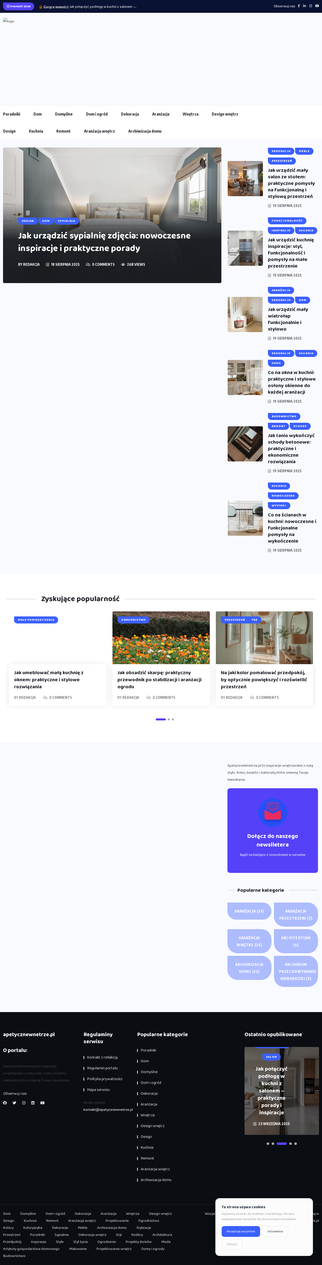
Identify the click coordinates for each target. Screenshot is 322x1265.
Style (60, 1242)
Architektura (296, 941)
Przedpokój (12, 1242)
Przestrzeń (11, 1235)
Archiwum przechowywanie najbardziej (297, 971)
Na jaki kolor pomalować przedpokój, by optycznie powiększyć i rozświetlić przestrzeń (264, 680)
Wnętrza (190, 114)
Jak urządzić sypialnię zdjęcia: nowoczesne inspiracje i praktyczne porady (104, 242)
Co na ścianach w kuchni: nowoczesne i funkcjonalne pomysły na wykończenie (292, 528)
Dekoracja (130, 114)
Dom (37, 114)
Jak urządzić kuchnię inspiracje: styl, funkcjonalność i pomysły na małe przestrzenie (291, 253)
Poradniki (11, 114)
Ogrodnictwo (148, 1221)
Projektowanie (117, 1221)
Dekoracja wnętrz (92, 1235)
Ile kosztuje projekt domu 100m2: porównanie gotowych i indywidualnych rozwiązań (271, 1091)
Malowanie (78, 1249)
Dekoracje (60, 1228)
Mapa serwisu (98, 1090)
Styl (119, 1235)
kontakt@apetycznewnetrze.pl (108, 1110)
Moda (166, 1242)
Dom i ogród (97, 114)
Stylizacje (143, 1228)
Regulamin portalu (102, 1068)
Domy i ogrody (152, 1249)
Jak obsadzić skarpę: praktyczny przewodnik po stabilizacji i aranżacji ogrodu (159, 680)
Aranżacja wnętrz (99, 131)
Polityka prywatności (104, 1079)
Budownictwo (14, 1256)
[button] (161, 719)
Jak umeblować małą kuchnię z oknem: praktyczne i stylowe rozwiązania (49, 680)
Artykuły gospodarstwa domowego (31, 1249)
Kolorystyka (32, 1228)
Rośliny (137, 1235)
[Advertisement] (161, 62)
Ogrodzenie (106, 1242)
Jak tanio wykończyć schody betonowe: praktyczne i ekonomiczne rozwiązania (291, 449)
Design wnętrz (225, 114)
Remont (63, 131)
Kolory (8, 1228)
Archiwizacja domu (145, 131)
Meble (83, 1228)
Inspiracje (38, 1242)
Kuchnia (36, 131)
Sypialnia (62, 1235)
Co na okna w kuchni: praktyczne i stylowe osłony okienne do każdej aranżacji (292, 382)
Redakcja (31, 264)
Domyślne (64, 114)
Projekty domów (139, 1242)
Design (9, 131)
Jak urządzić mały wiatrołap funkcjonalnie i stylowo (288, 319)
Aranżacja (160, 114)
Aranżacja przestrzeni (295, 914)
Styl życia (80, 1242)
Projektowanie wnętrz (114, 1249)
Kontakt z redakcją (102, 1057)
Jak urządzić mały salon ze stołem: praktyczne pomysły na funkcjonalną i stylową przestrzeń (291, 183)
